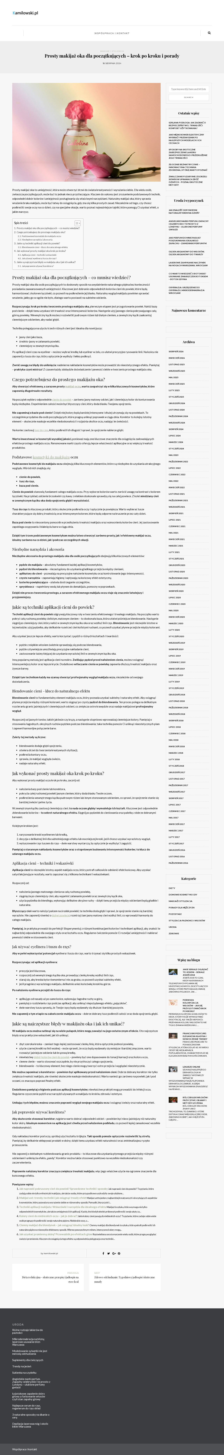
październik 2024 (178, 416)
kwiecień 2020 (177, 617)
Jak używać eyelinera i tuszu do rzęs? (39, 258)
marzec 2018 (176, 753)
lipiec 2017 (175, 804)
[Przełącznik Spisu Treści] (76, 223)
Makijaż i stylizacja (112, 51)
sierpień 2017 (176, 798)
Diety (172, 888)
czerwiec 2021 (177, 526)
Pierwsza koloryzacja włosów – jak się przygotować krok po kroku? (194, 1005)
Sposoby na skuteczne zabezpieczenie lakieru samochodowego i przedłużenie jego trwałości (188, 153)
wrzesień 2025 (177, 371)
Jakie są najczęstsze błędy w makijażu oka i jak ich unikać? (46, 262)
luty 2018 (174, 759)
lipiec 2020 (175, 597)
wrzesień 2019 (177, 642)
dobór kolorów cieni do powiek (51, 1057)
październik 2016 (178, 863)
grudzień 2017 (177, 772)
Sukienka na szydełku (24, 1372)
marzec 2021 (176, 545)
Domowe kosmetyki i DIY (183, 894)
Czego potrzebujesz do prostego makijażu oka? (41, 232)
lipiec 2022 (175, 468)
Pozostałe (175, 914)
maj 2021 (173, 532)
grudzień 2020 (177, 565)
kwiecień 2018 (177, 746)
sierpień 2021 (176, 513)
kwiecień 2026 (177, 358)
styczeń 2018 (176, 766)
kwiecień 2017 (177, 824)
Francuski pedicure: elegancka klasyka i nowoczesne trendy (195, 1036)
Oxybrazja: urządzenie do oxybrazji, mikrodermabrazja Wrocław (187, 290)
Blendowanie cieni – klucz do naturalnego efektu (45, 247)
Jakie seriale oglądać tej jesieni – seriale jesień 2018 (195, 972)
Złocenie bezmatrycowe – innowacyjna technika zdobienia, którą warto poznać (188, 167)
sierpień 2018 (176, 720)
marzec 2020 (176, 623)
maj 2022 (173, 481)
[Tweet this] (108, 1253)
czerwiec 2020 (177, 604)
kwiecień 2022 (177, 487)
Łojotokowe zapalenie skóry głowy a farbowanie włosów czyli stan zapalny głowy (28, 1396)
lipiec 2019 (175, 655)
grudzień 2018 (177, 694)
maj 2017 (173, 817)
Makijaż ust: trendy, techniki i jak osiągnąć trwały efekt (52, 1197)
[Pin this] (119, 1253)
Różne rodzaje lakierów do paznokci (27, 1331)
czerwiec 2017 (177, 811)
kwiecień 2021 (177, 539)
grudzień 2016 (177, 850)
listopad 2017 (177, 778)
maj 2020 (173, 610)
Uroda (173, 927)
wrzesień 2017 (177, 791)
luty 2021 (174, 552)
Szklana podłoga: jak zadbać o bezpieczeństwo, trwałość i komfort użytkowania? (187, 125)
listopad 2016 (177, 856)
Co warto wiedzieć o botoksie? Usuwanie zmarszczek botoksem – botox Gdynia (188, 276)
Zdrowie (174, 933)
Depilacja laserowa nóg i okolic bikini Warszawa (30, 1425)
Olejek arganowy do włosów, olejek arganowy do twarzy (187, 253)
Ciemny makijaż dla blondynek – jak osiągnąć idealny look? (54, 1225)
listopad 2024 (177, 409)
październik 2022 (178, 461)
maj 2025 (173, 377)
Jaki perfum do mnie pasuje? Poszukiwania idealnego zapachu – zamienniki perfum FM (187, 240)
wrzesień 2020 (177, 584)
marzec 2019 (176, 675)
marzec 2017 (176, 830)
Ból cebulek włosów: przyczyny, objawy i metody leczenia (195, 1100)
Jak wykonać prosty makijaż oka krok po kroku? (41, 251)
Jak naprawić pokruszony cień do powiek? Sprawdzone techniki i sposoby (63, 1188)
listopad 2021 (177, 494)
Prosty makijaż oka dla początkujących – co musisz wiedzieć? (48, 228)
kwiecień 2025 (177, 384)
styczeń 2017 (176, 843)
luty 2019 (174, 681)
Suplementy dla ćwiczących (27, 1360)
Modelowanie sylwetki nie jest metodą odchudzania (29, 1352)
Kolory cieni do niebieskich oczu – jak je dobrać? (48, 1216)
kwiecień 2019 (177, 668)
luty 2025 (174, 390)
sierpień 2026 (176, 351)
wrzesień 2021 (177, 507)
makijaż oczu (73, 386)
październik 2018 (178, 707)
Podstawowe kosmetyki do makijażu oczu (41, 236)
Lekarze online (191, 1066)
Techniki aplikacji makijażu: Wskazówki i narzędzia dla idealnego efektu (62, 1206)
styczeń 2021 (176, 558)
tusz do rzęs (41, 430)
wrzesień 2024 (177, 422)
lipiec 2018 (175, 727)
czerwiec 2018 (177, 733)
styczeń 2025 (176, 396)
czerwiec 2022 (177, 474)
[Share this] (103, 1253)
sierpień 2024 (176, 429)
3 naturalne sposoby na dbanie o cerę (31, 1416)
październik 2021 (178, 500)
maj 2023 (173, 455)
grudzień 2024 (177, 403)
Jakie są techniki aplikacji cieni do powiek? (38, 243)
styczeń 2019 (176, 688)
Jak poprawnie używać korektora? (37, 266)
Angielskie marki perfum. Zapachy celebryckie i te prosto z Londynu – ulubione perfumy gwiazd (189, 225)
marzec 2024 (176, 442)
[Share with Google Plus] (113, 1253)
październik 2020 (178, 578)
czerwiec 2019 (177, 662)
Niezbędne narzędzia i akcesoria (37, 239)
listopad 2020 (177, 571)
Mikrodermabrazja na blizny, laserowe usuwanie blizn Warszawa (28, 1341)
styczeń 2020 (176, 636)
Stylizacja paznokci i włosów (187, 920)
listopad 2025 (177, 364)
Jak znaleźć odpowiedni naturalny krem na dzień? (184, 211)
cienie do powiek (61, 399)
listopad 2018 (177, 701)
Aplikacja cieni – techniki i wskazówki (39, 255)
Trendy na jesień (21, 1366)
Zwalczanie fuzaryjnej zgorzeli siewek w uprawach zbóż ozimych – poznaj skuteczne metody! (188, 180)
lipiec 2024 (175, 435)
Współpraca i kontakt (112, 33)
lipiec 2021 (175, 519)
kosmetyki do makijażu (51, 457)
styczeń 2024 (176, 448)
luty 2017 (174, 837)
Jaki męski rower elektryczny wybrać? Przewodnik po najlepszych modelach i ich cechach (186, 138)
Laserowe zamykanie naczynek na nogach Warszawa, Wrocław (188, 264)
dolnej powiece (60, 915)
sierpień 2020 (176, 591)
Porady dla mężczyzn (181, 907)
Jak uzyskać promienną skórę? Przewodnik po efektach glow (55, 1234)
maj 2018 (173, 740)
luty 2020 (174, 630)
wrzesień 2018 (177, 714)
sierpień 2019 (176, 649)
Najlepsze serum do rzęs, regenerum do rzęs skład (26, 1407)
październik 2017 (178, 785)
